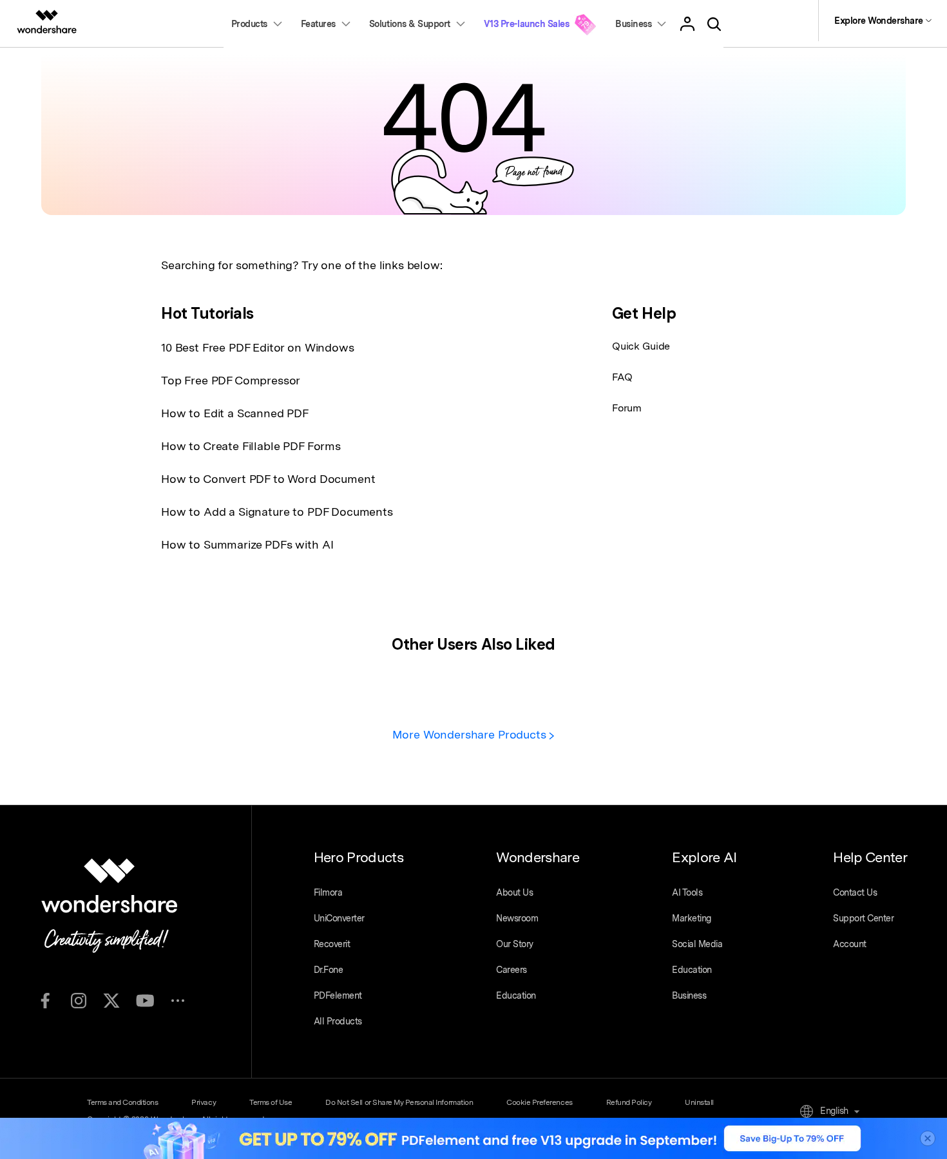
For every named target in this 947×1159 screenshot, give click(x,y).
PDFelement (338, 995)
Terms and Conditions (122, 1102)
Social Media (697, 944)
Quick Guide (641, 346)
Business (689, 995)
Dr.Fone (328, 970)
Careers (511, 970)
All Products (338, 1021)
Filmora (328, 892)
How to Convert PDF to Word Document (268, 478)
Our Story (514, 944)
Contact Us (855, 892)
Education (516, 995)
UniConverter (339, 918)
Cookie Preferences (539, 1102)
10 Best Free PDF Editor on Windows (257, 347)
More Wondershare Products (471, 734)
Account (849, 944)
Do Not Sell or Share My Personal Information (399, 1102)
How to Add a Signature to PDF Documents (277, 511)
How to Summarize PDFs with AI (247, 544)
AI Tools (687, 892)
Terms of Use (270, 1102)
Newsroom (517, 918)
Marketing (691, 918)
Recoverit (332, 944)
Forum (627, 408)
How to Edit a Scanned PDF (235, 413)
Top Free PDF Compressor (230, 380)
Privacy (203, 1102)
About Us (514, 892)
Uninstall (699, 1102)
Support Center (863, 918)
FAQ (622, 377)
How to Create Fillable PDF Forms (251, 446)
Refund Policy (629, 1102)
